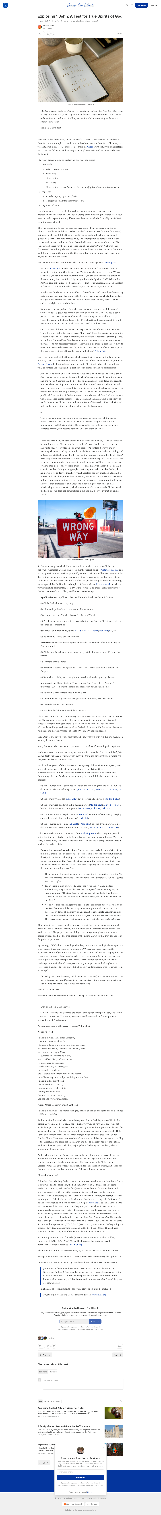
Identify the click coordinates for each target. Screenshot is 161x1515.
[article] (80, 1414)
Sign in (154, 5)
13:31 (95, 630)
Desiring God (110, 262)
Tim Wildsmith (79, 104)
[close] (103, 1448)
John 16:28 (82, 789)
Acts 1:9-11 (101, 789)
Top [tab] (40, 1401)
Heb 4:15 (103, 630)
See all (42, 1463)
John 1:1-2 (109, 799)
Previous (46, 1355)
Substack (68, 1510)
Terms (89, 1498)
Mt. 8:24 (83, 814)
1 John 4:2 (55, 268)
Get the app (92, 1504)
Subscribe (141, 5)
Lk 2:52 (78, 630)
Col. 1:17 (95, 808)
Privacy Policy (98, 1485)
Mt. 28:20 (112, 789)
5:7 (110, 630)
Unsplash (90, 104)
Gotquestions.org (109, 570)
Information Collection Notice (79, 1485)
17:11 (91, 789)
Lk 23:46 (74, 824)
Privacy (82, 1498)
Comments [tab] (43, 1372)
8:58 (117, 799)
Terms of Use (91, 1483)
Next (116, 1355)
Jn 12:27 (88, 630)
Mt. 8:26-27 (84, 808)
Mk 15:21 (108, 805)
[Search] (126, 5)
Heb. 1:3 (105, 808)
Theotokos (92, 1203)
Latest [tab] (46, 1401)
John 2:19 (93, 827)
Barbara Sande (49, 26)
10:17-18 (103, 827)
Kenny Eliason (79, 559)
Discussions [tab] (55, 1401)
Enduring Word (89, 833)
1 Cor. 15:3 (84, 824)
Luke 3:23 (71, 799)
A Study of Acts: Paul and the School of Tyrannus (64, 1426)
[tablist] (48, 1371)
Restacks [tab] (53, 1372)
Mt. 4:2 (93, 805)
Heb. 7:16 (113, 827)
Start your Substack (74, 1504)
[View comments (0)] (48, 33)
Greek (90, 147)
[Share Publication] (132, 5)
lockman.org (75, 1244)
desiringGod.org (98, 1295)
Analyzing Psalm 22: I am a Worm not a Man (61, 1408)
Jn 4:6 (117, 805)
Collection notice (99, 1498)
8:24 (100, 805)
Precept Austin (45, 364)
